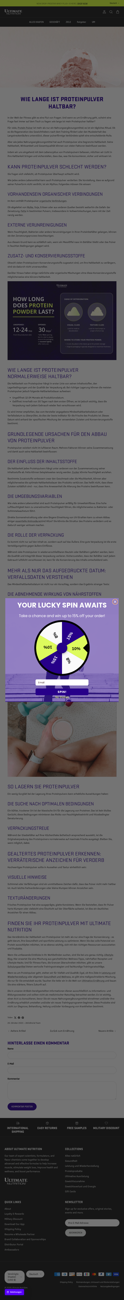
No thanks (62, 697)
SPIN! (62, 692)
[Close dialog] (115, 601)
